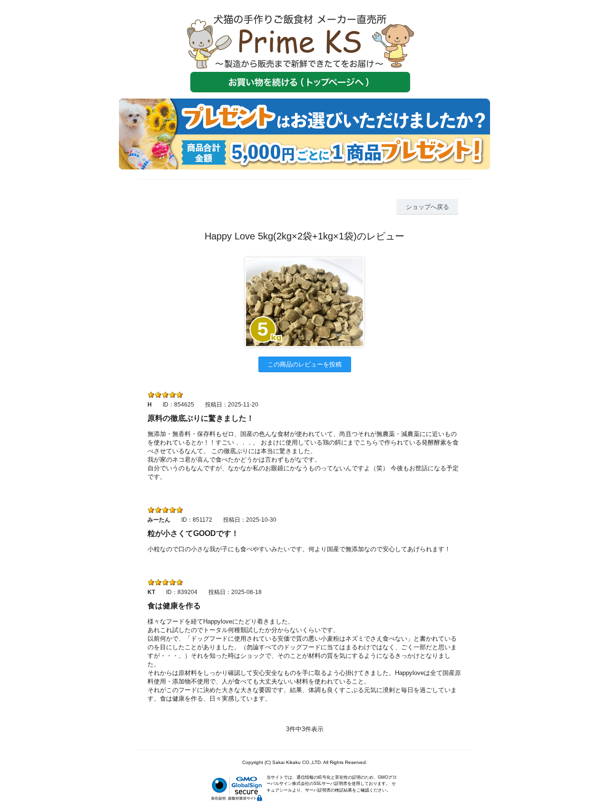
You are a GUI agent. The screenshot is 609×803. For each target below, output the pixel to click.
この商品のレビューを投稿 (304, 364)
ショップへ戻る (427, 206)
